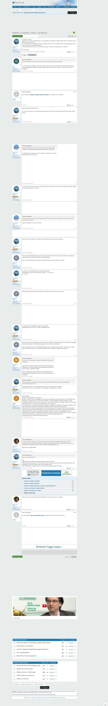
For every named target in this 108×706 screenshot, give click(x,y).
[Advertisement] (49, 315)
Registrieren (66, 6)
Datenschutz (39, 697)
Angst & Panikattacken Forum (27, 684)
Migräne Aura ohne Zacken (25, 669)
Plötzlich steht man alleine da (25, 675)
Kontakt (25, 697)
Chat (45, 6)
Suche (34, 6)
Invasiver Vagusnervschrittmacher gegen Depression (32, 649)
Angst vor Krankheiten (39, 684)
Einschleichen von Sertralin (25, 646)
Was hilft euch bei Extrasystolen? (27, 656)
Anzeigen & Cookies (45, 697)
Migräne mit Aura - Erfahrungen (26, 672)
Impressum (34, 697)
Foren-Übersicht (16, 684)
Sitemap (63, 697)
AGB (51, 697)
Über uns (29, 697)
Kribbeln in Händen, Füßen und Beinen (29, 32)
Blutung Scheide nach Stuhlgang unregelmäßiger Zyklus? (34, 643)
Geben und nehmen (23, 679)
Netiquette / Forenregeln (57, 697)
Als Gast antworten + (17, 36)
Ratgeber (39, 6)
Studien (57, 6)
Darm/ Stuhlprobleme (23, 652)
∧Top (105, 705)
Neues (19, 6)
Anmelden (74, 6)
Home (15, 6)
